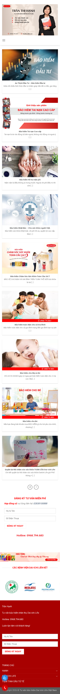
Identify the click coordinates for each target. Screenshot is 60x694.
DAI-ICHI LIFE (9, 676)
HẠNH (5, 670)
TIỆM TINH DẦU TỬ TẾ (13, 681)
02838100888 (40, 503)
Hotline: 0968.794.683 (12, 619)
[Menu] (3, 40)
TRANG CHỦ (8, 665)
